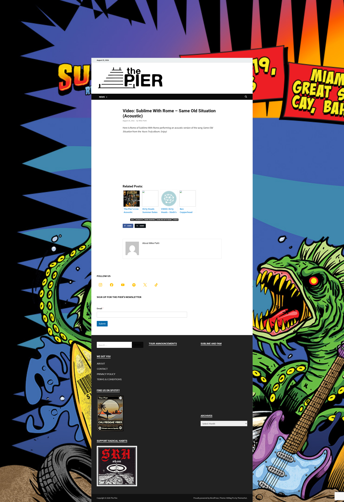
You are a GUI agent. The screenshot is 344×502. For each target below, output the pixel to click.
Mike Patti (143, 121)
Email (100, 308)
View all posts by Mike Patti (157, 248)
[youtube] (122, 284)
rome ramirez (149, 220)
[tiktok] (156, 284)
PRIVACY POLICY (106, 373)
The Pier (114, 498)
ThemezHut (242, 498)
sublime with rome (164, 220)
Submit (102, 323)
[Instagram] (100, 284)
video (175, 220)
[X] (145, 284)
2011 (132, 220)
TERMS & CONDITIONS (109, 379)
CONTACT (102, 368)
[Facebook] (111, 284)
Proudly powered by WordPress (206, 498)
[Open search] (246, 97)
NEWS (102, 96)
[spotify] (134, 284)
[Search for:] (120, 345)
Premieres (127, 106)
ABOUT (101, 363)
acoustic (139, 220)
